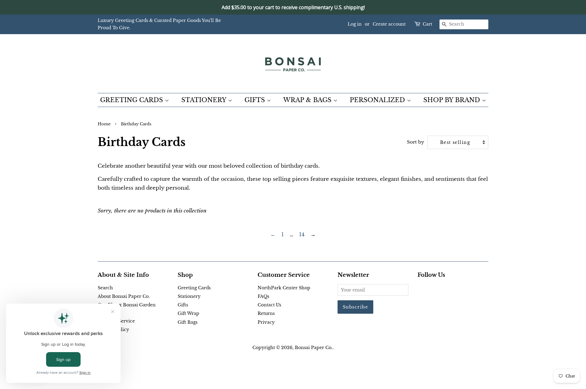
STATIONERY (204, 100)
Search (105, 288)
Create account (389, 24)
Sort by (415, 142)
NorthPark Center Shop (284, 288)
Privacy (266, 322)
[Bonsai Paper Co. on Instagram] (440, 289)
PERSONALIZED (378, 100)
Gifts (183, 305)
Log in (355, 24)
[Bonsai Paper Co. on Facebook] (421, 289)
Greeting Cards (194, 288)
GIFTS (255, 100)
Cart (427, 24)
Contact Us (269, 305)
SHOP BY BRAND (452, 100)
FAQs (263, 296)
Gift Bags (187, 322)
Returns (266, 313)
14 (302, 234)
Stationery (189, 296)
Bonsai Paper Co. (314, 347)
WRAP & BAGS (308, 100)
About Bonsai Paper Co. (124, 296)
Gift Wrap (188, 313)
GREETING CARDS (132, 100)
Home (104, 124)
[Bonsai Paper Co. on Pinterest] (431, 289)
